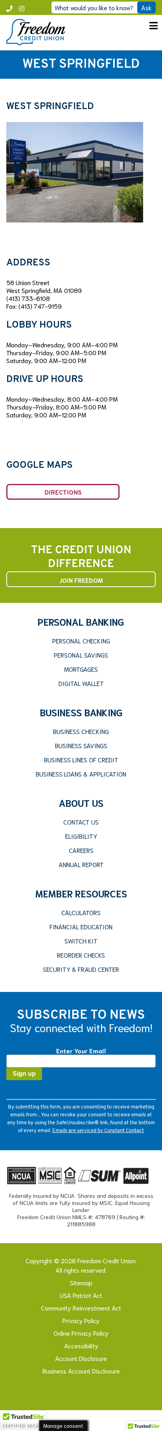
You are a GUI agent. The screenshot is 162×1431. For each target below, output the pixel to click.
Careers (81, 850)
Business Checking (81, 731)
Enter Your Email (81, 1050)
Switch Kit (81, 941)
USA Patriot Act (81, 1295)
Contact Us (81, 822)
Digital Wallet (81, 683)
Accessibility (81, 1345)
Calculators (81, 912)
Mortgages (81, 669)
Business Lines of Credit (81, 760)
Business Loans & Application (81, 774)
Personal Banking (81, 621)
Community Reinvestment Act (81, 1307)
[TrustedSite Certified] (23, 1420)
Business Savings (81, 745)
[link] (35, 42)
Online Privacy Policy (81, 1333)
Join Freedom (81, 580)
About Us (81, 802)
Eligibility (81, 836)
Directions (63, 493)
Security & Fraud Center (81, 969)
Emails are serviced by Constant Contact (98, 1130)
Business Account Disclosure (81, 1370)
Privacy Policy (81, 1320)
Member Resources (81, 893)
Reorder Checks (81, 955)
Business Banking (81, 712)
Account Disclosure (81, 1358)
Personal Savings (81, 655)
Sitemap (81, 1282)
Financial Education (81, 927)
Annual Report (81, 864)
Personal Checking (81, 641)
